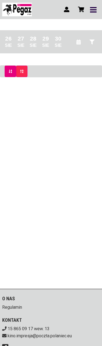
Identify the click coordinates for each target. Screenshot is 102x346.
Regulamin (12, 307)
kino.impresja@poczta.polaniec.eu (40, 335)
